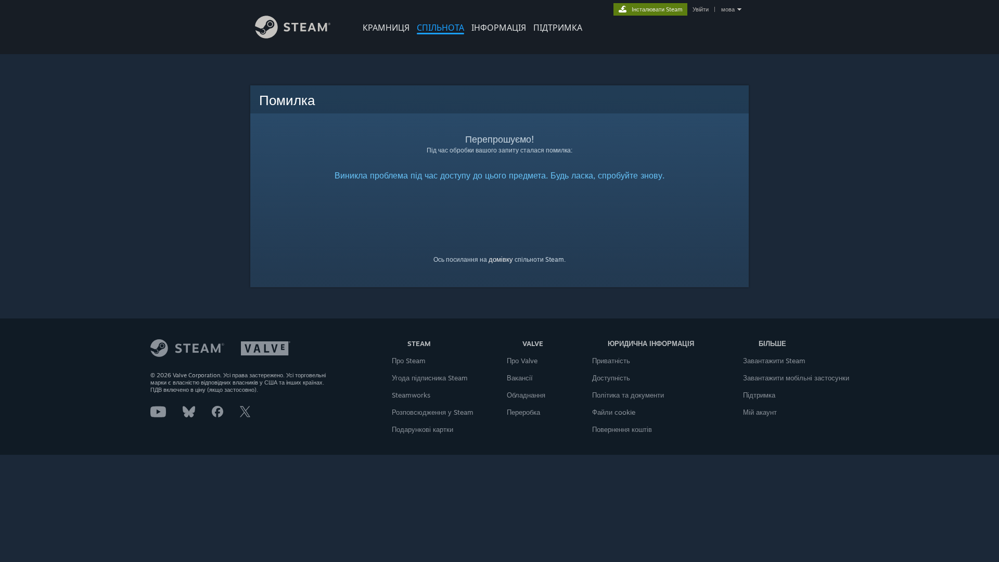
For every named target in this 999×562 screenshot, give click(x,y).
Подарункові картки (422, 429)
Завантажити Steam (774, 360)
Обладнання (526, 395)
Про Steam (409, 360)
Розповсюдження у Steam (432, 412)
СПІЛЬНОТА (440, 27)
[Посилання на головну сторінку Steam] (292, 35)
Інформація (498, 27)
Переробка (523, 412)
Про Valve (522, 360)
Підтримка (759, 395)
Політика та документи (628, 395)
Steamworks (411, 395)
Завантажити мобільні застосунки (796, 378)
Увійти (701, 9)
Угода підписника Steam (430, 378)
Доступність (611, 378)
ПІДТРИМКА (557, 27)
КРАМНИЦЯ (386, 27)
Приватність (611, 360)
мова (728, 9)
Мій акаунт (760, 412)
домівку (501, 259)
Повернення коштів (622, 429)
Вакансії (520, 378)
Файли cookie (613, 412)
